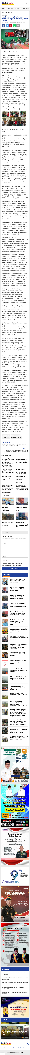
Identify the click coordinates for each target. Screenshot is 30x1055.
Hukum (10, 22)
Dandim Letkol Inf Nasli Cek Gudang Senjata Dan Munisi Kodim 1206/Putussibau (14, 444)
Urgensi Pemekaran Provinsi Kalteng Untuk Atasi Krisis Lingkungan (14, 993)
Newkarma (12, 1052)
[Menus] (27, 3)
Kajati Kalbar (6, 435)
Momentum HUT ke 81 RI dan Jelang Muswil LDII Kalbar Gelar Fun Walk (18, 654)
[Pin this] (10, 25)
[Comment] (18, 25)
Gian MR (21, 1052)
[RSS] (27, 1043)
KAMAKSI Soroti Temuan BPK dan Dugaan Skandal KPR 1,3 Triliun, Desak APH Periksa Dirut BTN (22, 524)
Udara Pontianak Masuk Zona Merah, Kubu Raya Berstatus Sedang (18, 662)
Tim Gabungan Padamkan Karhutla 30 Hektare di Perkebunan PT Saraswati (17, 597)
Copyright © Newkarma (6, 1048)
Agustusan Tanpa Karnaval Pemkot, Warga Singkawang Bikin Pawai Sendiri (19, 638)
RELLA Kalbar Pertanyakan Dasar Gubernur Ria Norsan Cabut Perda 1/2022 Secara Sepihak (19, 613)
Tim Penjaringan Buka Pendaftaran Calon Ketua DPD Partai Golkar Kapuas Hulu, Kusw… (14, 1032)
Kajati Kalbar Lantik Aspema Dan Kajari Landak (6, 478)
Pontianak (18, 22)
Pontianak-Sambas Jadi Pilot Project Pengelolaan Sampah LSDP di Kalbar (17, 581)
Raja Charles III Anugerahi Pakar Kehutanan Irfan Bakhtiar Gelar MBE (15, 983)
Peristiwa (14, 22)
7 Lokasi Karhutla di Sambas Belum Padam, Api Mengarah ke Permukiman (18, 670)
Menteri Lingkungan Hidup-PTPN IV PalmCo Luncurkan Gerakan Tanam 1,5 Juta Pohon (19, 738)
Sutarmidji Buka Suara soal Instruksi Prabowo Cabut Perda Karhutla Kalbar (18, 589)
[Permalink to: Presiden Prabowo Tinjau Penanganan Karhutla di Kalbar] (5, 695)
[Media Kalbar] (8, 3)
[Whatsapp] (14, 25)
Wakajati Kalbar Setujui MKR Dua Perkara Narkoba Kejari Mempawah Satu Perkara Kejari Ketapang (22, 479)
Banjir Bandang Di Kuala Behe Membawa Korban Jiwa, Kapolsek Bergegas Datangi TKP (16, 450)
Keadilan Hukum (15, 435)
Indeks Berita (21, 1048)
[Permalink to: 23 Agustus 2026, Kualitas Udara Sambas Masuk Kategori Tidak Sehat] (5, 679)
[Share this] (3, 25)
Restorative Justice (16, 437)
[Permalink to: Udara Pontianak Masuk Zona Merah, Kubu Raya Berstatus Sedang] (5, 663)
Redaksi (15, 1048)
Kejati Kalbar (6, 437)
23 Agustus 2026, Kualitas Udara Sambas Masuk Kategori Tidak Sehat (18, 678)
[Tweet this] (7, 25)
